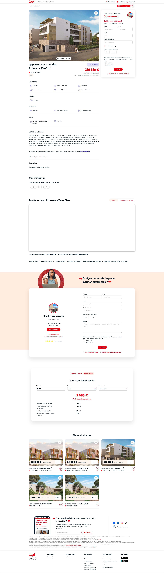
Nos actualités (50, 559)
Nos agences (87, 556)
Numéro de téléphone (109, 39)
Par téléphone (109, 63)
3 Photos (62, 58)
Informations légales (107, 559)
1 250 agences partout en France (45, 1)
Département (102, 385)
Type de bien (70, 385)
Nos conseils (50, 556)
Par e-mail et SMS (110, 65)
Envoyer (118, 69)
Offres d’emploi (88, 565)
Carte (69, 58)
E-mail (105, 32)
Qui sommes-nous (88, 559)
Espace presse (87, 561)
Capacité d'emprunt (76, 373)
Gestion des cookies (107, 567)
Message (85, 321)
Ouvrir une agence (89, 563)
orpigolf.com (69, 556)
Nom (120, 26)
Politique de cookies (107, 565)
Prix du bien (39, 385)
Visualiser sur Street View (126, 200)
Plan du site (105, 556)
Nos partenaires (70, 554)
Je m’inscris (87, 532)
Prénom (105, 26)
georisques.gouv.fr (85, 151)
